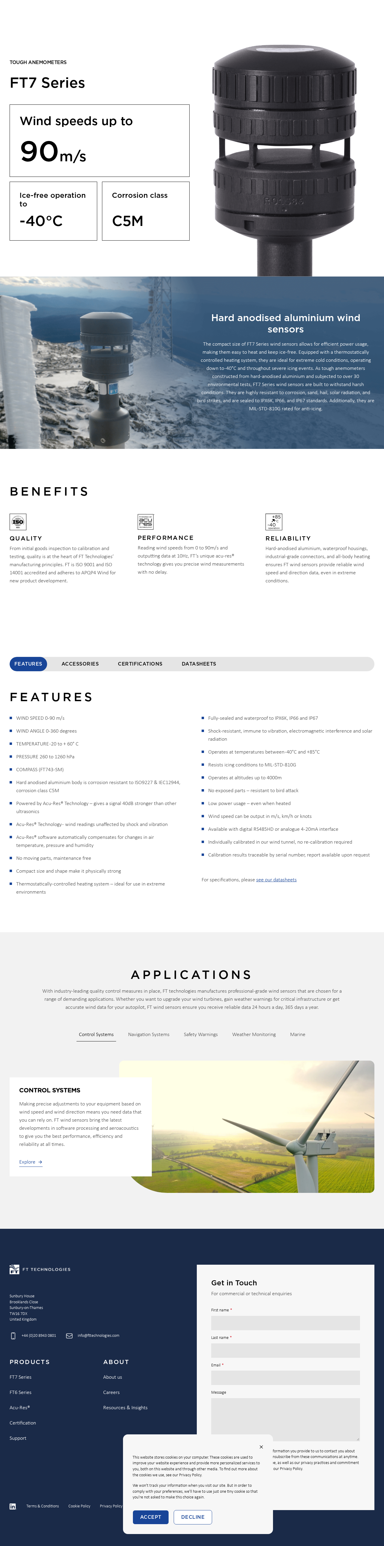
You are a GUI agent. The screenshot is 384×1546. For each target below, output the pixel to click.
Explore (27, 1162)
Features (28, 664)
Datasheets (199, 664)
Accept (150, 1517)
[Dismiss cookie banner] (261, 1447)
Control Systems (96, 1035)
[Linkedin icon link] (13, 1506)
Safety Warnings (201, 1035)
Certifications (140, 664)
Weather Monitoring (254, 1035)
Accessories (80, 664)
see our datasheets (276, 880)
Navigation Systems (149, 1035)
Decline (193, 1517)
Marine (297, 1035)
